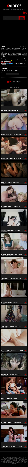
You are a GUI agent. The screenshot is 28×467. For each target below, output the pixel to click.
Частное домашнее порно (12, 73)
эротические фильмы (6, 62)
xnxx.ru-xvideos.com (9, 455)
